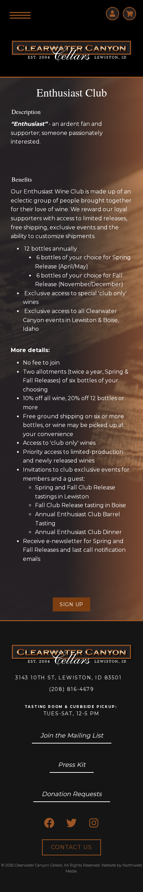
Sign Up (71, 604)
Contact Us (71, 847)
